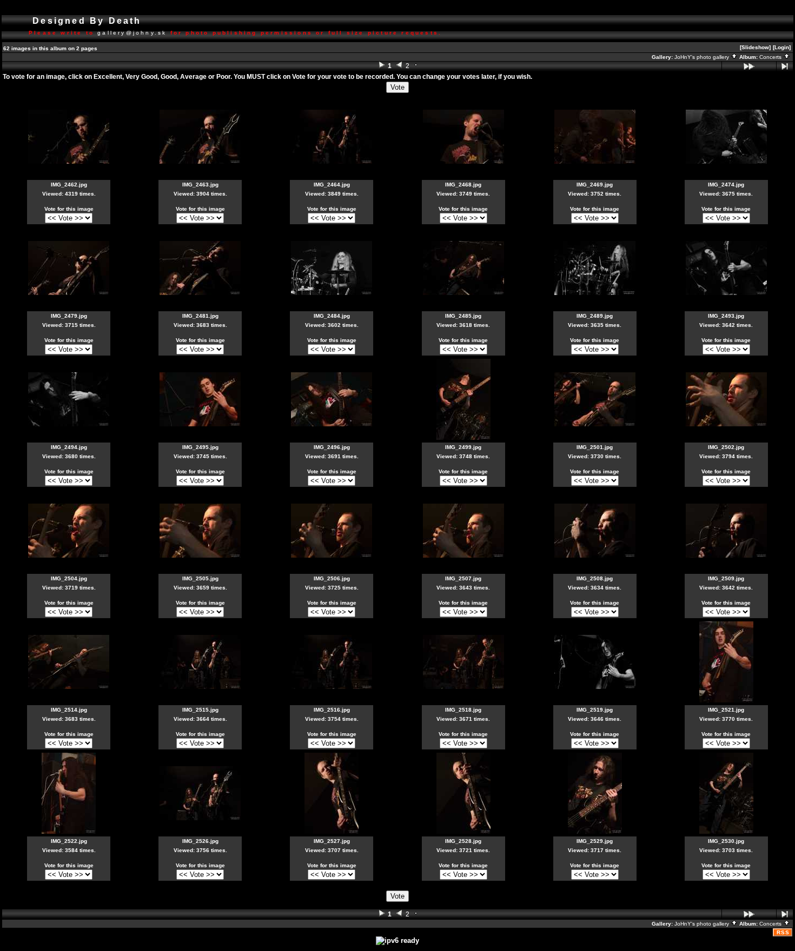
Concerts (771, 57)
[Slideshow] (755, 47)
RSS (783, 932)
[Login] (782, 47)
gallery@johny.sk (132, 33)
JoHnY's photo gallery (702, 57)
